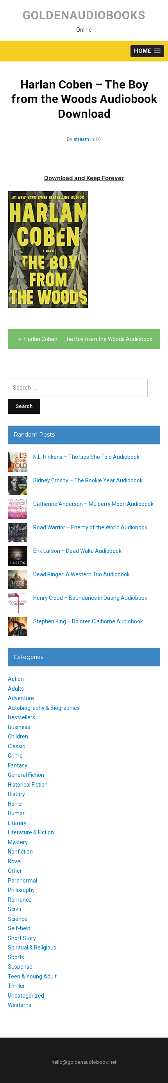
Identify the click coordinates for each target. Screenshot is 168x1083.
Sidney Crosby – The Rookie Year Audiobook (88, 480)
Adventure (21, 698)
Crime (15, 756)
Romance (20, 900)
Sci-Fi (14, 909)
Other (15, 871)
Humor (16, 813)
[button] (147, 51)
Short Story (22, 938)
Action (16, 679)
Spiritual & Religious (32, 947)
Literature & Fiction (31, 832)
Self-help (19, 928)
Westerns (19, 1005)
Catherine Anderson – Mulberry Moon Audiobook (93, 504)
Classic (16, 746)
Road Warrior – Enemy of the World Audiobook (90, 527)
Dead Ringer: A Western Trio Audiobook (81, 574)
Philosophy (21, 890)
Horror (15, 804)
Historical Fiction (28, 785)
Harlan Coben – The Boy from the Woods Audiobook (88, 339)
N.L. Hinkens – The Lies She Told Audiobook (86, 457)
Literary (17, 823)
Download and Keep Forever (84, 178)
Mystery (18, 842)
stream (81, 139)
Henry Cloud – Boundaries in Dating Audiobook (90, 598)
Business (19, 727)
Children (18, 736)
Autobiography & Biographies (44, 708)
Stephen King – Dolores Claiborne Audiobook (88, 621)
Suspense (20, 967)
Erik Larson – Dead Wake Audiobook (77, 551)
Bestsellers (21, 717)
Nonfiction (20, 851)
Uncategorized (26, 996)
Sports (16, 957)
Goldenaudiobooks (84, 15)
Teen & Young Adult (32, 976)
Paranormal (22, 880)
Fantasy (17, 765)
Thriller (16, 986)
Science (17, 919)
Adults (16, 689)
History (16, 794)
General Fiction (26, 775)
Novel (14, 861)
